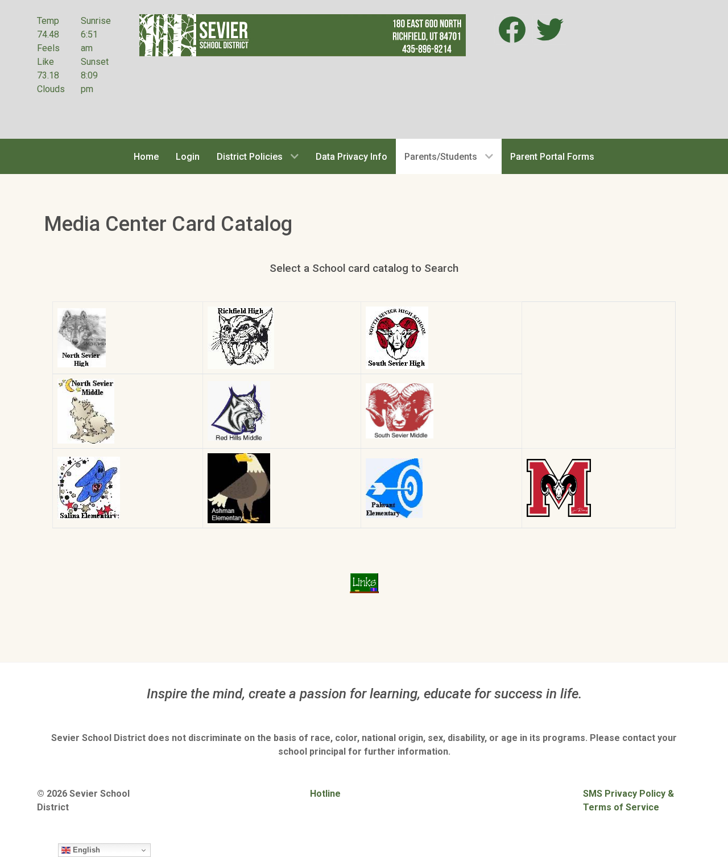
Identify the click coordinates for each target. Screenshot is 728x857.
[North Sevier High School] (81, 337)
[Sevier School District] (302, 34)
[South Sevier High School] (397, 337)
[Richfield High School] (241, 337)
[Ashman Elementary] (239, 487)
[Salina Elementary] (88, 487)
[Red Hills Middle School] (239, 410)
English (85, 850)
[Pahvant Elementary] (394, 487)
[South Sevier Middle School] (399, 410)
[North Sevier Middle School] (85, 410)
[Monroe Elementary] (559, 487)
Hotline (325, 793)
